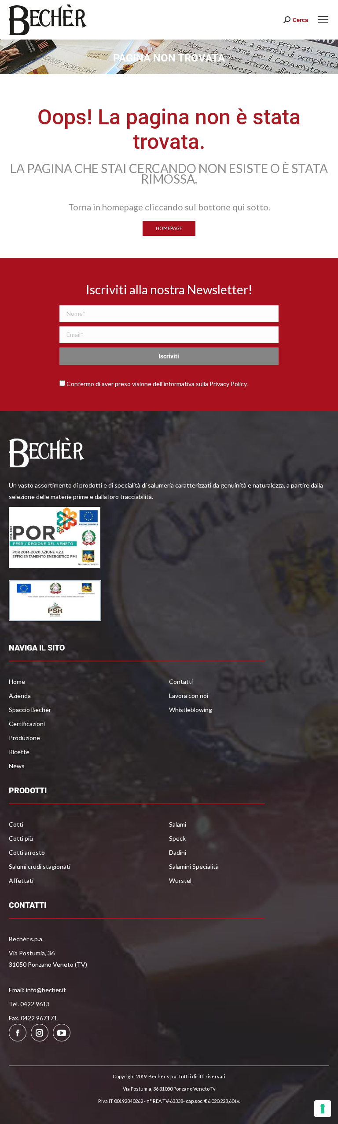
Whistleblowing (190, 709)
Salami (177, 824)
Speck (177, 838)
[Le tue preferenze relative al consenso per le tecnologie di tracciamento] (322, 1108)
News (17, 766)
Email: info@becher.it (37, 990)
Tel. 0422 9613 (29, 1004)
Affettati (21, 880)
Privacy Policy (227, 383)
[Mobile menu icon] (323, 20)
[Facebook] (17, 1032)
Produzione (24, 737)
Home (17, 681)
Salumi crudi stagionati (39, 866)
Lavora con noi (188, 695)
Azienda (20, 695)
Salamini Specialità (194, 866)
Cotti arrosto (27, 852)
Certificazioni (27, 723)
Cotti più (21, 838)
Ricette (19, 751)
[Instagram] (39, 1032)
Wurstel (180, 880)
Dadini (177, 852)
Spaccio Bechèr (30, 709)
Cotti (16, 824)
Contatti (181, 681)
